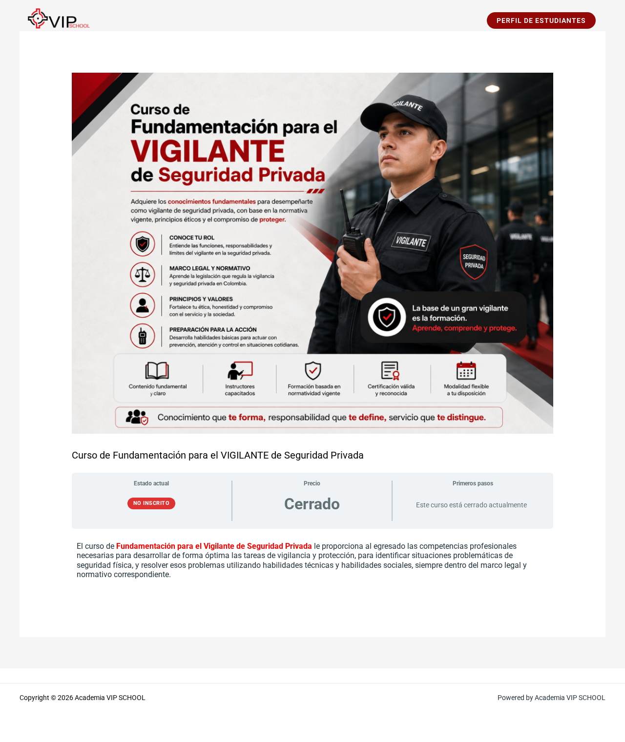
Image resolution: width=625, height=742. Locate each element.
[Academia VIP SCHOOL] (56, 19)
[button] (541, 20)
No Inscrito (151, 503)
